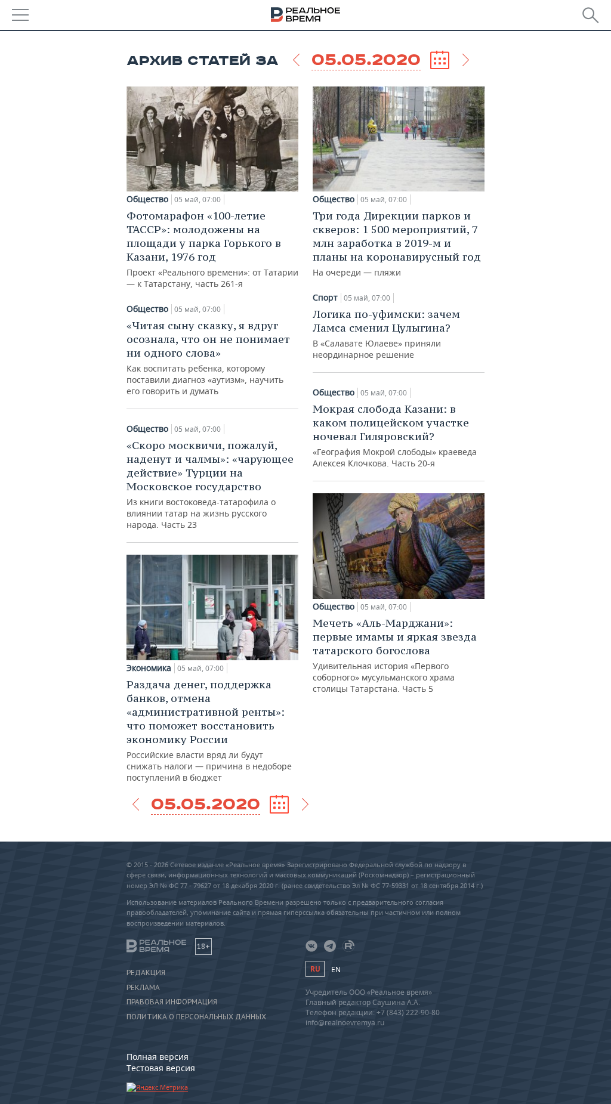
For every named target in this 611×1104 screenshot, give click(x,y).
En (336, 969)
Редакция (145, 973)
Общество (147, 199)
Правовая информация (171, 1002)
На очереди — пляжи (397, 243)
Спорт (325, 297)
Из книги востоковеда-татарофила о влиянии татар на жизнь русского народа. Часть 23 (210, 484)
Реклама (143, 988)
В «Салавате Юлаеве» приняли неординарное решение (386, 333)
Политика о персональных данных (196, 1017)
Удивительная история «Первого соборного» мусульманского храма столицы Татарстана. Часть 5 (395, 655)
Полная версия (157, 1056)
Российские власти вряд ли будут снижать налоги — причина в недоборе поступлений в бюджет (209, 730)
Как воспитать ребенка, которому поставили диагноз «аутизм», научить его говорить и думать (208, 357)
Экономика (148, 668)
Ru (315, 968)
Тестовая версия (160, 1068)
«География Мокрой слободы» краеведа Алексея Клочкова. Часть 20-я (395, 435)
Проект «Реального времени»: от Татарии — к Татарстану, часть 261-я (212, 249)
